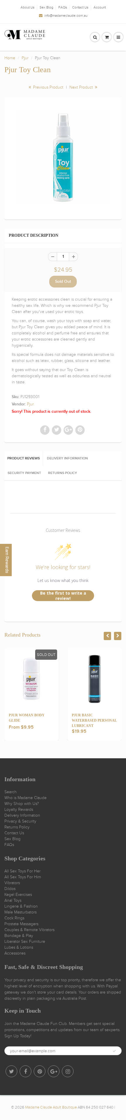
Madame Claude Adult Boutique (51, 1107)
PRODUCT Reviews (23, 458)
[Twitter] (11, 1071)
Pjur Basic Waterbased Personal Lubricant (94, 720)
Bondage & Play (18, 935)
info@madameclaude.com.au (65, 15)
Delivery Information (22, 815)
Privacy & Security (20, 821)
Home (9, 57)
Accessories (14, 953)
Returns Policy (17, 827)
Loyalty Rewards (18, 809)
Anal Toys (12, 900)
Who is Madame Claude (25, 797)
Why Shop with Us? (21, 803)
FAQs (62, 7)
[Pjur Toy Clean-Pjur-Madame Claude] (63, 158)
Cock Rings (14, 918)
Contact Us (80, 7)
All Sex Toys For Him (22, 876)
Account (99, 7)
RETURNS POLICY (62, 473)
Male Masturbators (20, 912)
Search (10, 791)
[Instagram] (68, 1071)
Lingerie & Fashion (21, 906)
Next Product (81, 87)
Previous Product (47, 87)
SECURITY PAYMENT (24, 473)
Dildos (10, 888)
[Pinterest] (39, 1071)
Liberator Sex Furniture (24, 941)
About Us (28, 7)
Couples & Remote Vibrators (29, 929)
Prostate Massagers (21, 923)
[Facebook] (25, 1071)
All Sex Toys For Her (22, 871)
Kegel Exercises (18, 894)
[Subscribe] (114, 1051)
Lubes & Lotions (18, 947)
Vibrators (12, 882)
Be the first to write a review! (63, 595)
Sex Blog (46, 7)
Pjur (25, 57)
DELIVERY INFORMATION (67, 458)
